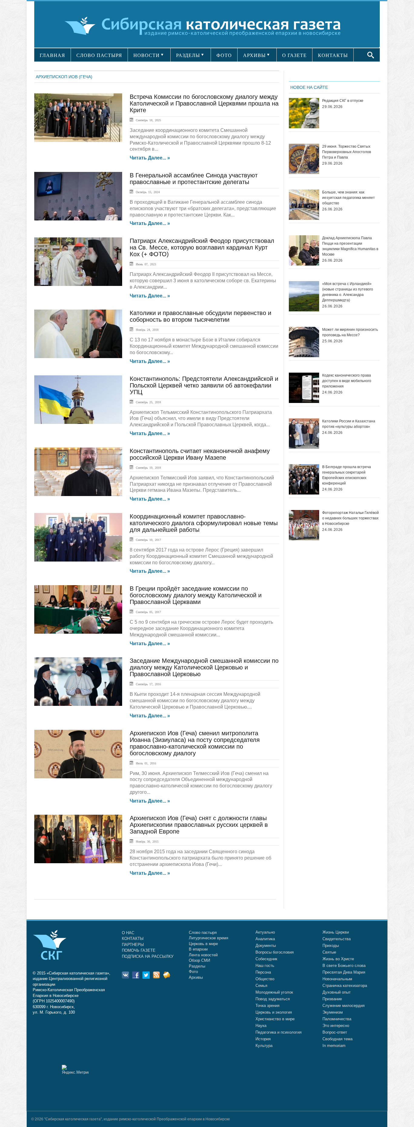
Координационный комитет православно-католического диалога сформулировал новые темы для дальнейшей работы (204, 523)
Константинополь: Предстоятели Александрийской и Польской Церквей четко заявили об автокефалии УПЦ (204, 385)
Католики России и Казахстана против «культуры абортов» (348, 424)
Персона (263, 972)
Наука (260, 1025)
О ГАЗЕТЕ (294, 55)
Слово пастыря (203, 932)
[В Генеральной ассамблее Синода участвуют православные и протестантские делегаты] (78, 196)
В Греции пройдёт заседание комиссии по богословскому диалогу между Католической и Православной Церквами (196, 595)
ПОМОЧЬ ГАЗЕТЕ (138, 950)
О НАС (128, 933)
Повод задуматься (272, 999)
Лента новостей (203, 955)
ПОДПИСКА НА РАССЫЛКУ (147, 956)
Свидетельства (336, 939)
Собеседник (266, 959)
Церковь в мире (203, 943)
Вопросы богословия (274, 952)
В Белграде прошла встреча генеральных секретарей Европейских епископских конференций (346, 475)
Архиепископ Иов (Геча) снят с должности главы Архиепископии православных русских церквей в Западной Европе (199, 825)
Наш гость (264, 965)
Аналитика (265, 939)
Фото (193, 971)
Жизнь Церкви (335, 932)
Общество (264, 979)
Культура (263, 1045)
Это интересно (335, 1025)
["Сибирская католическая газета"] (206, 25)
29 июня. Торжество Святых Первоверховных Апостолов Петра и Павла (346, 151)
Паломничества (336, 1019)
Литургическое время (208, 938)
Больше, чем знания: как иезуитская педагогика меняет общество (348, 197)
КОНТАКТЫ (333, 55)
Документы (265, 945)
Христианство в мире (275, 1019)
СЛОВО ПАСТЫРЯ (99, 55)
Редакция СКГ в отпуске (342, 101)
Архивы (196, 977)
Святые (329, 952)
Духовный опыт (336, 992)
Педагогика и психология (278, 1032)
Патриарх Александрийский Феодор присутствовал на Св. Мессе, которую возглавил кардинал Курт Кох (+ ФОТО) (202, 247)
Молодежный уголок (274, 992)
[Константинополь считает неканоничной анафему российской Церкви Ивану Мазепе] (78, 472)
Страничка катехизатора (344, 985)
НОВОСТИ (146, 55)
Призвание (332, 999)
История (263, 1039)
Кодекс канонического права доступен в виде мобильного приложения (346, 380)
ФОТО (224, 55)
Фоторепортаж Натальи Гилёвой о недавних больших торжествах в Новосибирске (350, 518)
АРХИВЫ (254, 55)
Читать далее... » (150, 158)
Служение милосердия (343, 1005)
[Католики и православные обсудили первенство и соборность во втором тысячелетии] (78, 334)
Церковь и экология (273, 1012)
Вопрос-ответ (334, 1032)
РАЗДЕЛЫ (188, 55)
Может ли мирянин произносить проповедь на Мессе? (350, 332)
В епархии (198, 949)
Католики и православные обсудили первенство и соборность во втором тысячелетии (200, 316)
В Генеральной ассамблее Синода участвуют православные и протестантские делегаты (194, 178)
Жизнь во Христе (338, 959)
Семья (261, 985)
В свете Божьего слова (344, 965)
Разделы (197, 966)
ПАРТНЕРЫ (133, 944)
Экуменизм (332, 1012)
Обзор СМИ (199, 960)
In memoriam (334, 1045)
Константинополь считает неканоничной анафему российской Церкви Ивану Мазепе (200, 454)
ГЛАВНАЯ (52, 55)
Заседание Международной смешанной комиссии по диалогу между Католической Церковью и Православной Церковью (204, 667)
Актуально (265, 932)
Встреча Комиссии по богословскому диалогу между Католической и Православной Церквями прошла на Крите (204, 103)
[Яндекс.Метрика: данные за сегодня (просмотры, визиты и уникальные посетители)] (75, 1069)
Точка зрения (267, 1005)
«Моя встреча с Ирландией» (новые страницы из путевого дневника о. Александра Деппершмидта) (347, 292)
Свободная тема (337, 1039)
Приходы (330, 945)
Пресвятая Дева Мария (343, 972)
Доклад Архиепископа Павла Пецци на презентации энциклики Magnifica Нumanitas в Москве (350, 246)
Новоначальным (337, 979)
